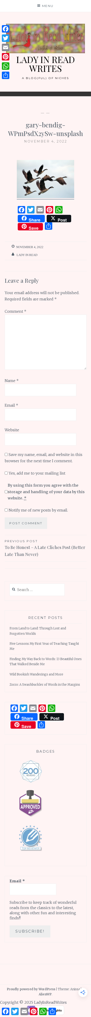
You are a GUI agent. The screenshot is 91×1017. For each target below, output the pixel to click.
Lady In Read (27, 254)
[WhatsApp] (5, 66)
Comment (15, 311)
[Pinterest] (5, 56)
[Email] (5, 47)
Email (11, 405)
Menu (48, 6)
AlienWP (45, 994)
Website (12, 430)
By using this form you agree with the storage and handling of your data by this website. (46, 491)
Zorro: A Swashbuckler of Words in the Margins (45, 685)
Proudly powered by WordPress (31, 989)
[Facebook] (5, 28)
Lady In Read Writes (45, 63)
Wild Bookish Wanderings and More (36, 674)
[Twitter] (5, 38)
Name (12, 380)
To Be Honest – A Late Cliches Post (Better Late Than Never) (45, 548)
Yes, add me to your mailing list (36, 473)
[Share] (5, 75)
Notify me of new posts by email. (38, 510)
